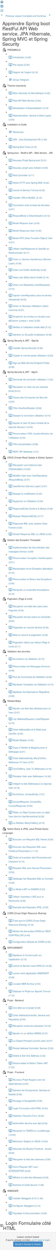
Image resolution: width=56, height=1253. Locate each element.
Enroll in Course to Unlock (28, 1244)
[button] (2, 2)
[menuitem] (2, 7)
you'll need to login (40, 1239)
